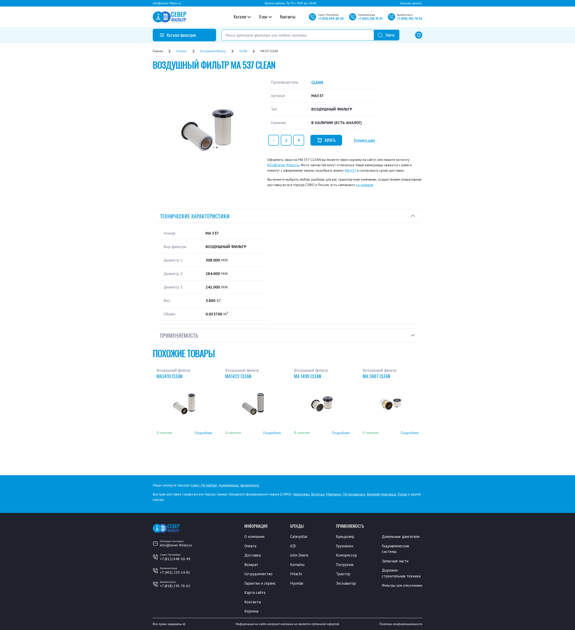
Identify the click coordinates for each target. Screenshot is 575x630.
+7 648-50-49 (331, 18)
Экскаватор (346, 583)
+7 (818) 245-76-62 (175, 585)
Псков (402, 494)
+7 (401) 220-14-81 (175, 572)
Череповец (301, 494)
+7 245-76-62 (409, 18)
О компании (254, 536)
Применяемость (179, 335)
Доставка (252, 555)
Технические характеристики (195, 216)
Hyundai (296, 583)
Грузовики (344, 545)
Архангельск (249, 485)
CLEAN (317, 82)
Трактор (343, 573)
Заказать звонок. (411, 3)
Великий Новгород (381, 494)
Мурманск (333, 494)
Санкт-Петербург (204, 485)
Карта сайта (254, 592)
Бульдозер (345, 536)
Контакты (287, 17)
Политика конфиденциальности (400, 624)
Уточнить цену (364, 140)
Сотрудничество (258, 573)
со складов (364, 184)
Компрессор (346, 555)
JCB (293, 545)
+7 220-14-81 (370, 18)
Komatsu (297, 564)
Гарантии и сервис (260, 583)
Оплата (250, 545)
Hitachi (296, 573)
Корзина (251, 611)
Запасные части (395, 561)
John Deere (299, 555)
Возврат (251, 564)
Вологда (317, 494)
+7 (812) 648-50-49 (175, 559)
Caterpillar (298, 536)
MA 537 (350, 170)
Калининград (229, 485)
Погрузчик (345, 564)
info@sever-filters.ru (167, 3)
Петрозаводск (354, 494)
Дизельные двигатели (401, 536)
